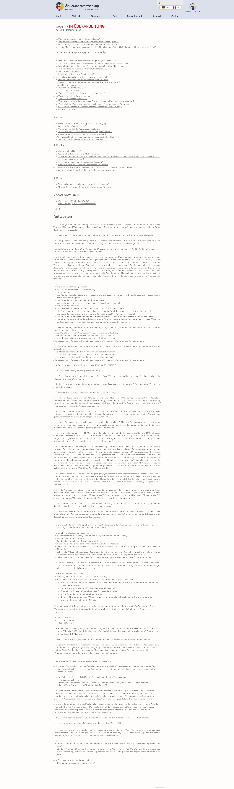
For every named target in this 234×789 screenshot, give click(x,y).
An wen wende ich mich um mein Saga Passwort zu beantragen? (88, 41)
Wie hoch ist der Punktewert (70, 71)
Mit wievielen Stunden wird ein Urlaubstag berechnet (81, 134)
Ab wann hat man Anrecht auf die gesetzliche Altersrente (83, 184)
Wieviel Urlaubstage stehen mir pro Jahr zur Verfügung (82, 123)
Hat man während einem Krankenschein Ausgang (80, 162)
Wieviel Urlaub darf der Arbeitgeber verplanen (78, 129)
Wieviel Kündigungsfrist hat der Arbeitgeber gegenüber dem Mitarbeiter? (91, 66)
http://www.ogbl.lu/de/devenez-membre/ (77, 203)
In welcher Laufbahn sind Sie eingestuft (75, 74)
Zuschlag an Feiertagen (68, 85)
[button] (76, 16)
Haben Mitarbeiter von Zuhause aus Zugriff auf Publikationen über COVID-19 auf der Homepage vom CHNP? (108, 47)
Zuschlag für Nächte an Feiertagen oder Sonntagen (81, 93)
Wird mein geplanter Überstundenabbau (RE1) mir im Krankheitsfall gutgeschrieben (94, 167)
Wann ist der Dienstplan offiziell (72, 98)
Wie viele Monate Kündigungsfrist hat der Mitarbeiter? (82, 68)
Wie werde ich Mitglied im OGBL (73, 201)
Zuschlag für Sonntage (69, 90)
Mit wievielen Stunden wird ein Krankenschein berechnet (83, 164)
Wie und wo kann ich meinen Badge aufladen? (80, 39)
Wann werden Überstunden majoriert (74, 96)
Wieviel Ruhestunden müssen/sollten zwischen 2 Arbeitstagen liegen (88, 82)
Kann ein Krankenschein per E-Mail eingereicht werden (82, 153)
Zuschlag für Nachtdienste (69, 87)
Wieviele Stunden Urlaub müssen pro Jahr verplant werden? (85, 131)
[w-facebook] (171, 786)
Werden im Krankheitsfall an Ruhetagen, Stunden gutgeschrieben (87, 170)
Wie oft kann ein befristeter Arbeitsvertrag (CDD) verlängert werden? (89, 60)
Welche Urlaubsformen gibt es (71, 126)
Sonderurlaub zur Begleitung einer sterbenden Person (82, 139)
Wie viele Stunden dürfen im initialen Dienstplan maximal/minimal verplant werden (95, 101)
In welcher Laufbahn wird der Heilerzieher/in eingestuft (82, 77)
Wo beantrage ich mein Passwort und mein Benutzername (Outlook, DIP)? (92, 44)
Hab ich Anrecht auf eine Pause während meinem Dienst (83, 79)
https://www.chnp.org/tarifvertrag (85, 370)
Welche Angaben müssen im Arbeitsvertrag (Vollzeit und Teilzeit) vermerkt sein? (93, 63)
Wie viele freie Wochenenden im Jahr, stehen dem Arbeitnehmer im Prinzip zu (93, 104)
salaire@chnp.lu (146, 235)
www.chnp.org (104, 661)
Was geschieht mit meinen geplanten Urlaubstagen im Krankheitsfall (87, 137)
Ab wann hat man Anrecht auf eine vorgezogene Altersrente (84, 187)
